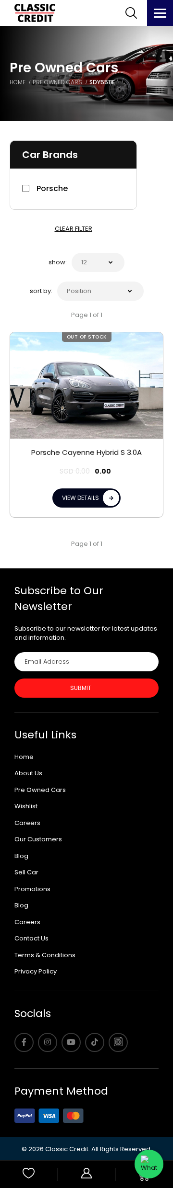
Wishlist (25, 806)
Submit (80, 688)
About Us (28, 773)
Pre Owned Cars (40, 789)
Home (24, 756)
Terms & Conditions (44, 955)
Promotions (32, 889)
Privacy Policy (35, 971)
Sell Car (26, 872)
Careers (27, 822)
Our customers (38, 839)
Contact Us (31, 938)
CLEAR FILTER (73, 228)
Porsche (52, 188)
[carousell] (118, 1042)
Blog (21, 855)
